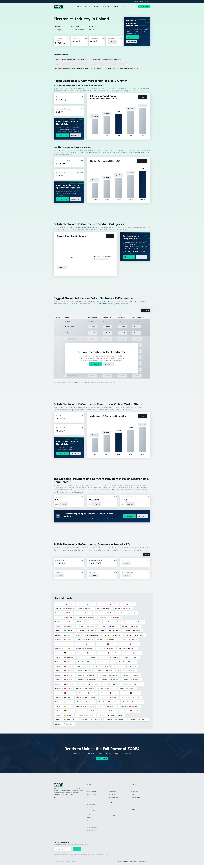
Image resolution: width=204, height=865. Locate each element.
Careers (133, 794)
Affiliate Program (135, 797)
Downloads (90, 824)
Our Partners (134, 791)
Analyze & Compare (92, 791)
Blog (110, 806)
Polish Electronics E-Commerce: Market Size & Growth (70, 59)
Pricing (125, 6)
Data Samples (112, 794)
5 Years (142, 97)
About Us (133, 788)
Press (132, 804)
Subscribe (77, 849)
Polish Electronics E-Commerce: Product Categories (105, 59)
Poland (105, 321)
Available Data (112, 791)
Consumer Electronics (77, 30)
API (87, 820)
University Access (145, 1)
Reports (111, 810)
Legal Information (123, 861)
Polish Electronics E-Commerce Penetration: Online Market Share (110, 64)
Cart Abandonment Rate (96, 560)
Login (136, 1)
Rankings (89, 797)
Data (78, 6)
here (76, 382)
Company (115, 6)
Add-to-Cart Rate (60, 560)
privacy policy (66, 854)
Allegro (59, 30)
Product (87, 6)
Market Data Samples (114, 797)
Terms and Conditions (144, 861)
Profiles (89, 788)
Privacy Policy (133, 861)
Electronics (91, 321)
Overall (145, 310)
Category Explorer (91, 804)
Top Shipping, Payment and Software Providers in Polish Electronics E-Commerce (77, 68)
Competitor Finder (91, 794)
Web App (89, 817)
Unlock (113, 42)
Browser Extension (92, 827)
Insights (96, 6)
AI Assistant (90, 801)
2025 (109, 236)
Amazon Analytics (91, 811)
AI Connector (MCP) (92, 830)
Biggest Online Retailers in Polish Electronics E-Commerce (71, 64)
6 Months (141, 161)
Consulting (106, 6)
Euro (117, 304)
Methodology (112, 788)
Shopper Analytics (91, 814)
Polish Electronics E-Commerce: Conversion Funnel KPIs (121, 68)
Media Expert (102, 304)
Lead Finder (90, 807)
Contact (133, 801)
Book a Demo (145, 6)
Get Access (131, 41)
